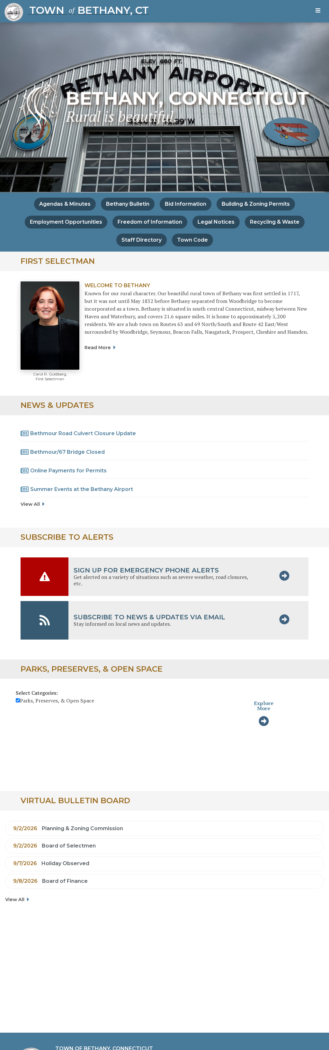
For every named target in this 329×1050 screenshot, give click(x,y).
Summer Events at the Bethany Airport (81, 489)
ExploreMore (263, 706)
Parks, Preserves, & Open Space (57, 700)
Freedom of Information (150, 222)
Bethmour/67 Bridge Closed (67, 452)
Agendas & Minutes (65, 204)
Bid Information (185, 204)
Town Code (192, 240)
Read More (97, 347)
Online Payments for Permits (68, 471)
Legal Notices (216, 222)
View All (30, 504)
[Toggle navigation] (319, 11)
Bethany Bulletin (127, 204)
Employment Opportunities (66, 222)
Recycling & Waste (274, 222)
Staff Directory (141, 240)
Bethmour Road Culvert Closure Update (83, 433)
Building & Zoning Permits (256, 204)
